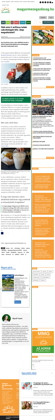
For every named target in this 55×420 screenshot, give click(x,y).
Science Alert (4, 146)
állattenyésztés (36, 280)
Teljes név (34, 369)
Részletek (8, 418)
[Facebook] (40, 2)
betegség (7, 248)
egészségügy (4, 250)
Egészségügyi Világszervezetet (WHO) (15, 250)
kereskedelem (35, 274)
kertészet (42, 274)
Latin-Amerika (8, 254)
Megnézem (17, 302)
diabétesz (23, 248)
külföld (27, 252)
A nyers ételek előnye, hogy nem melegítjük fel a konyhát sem (41, 74)
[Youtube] (48, 2)
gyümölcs (50, 271)
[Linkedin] (45, 2)
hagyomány (20, 252)
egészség (28, 248)
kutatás (3, 254)
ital (24, 252)
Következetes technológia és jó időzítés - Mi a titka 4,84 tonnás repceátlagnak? (43, 198)
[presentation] (1, 288)
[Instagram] (43, 2)
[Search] (40, 22)
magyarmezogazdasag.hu (35, 9)
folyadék (7, 252)
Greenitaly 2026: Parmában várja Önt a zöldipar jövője (42, 244)
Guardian (6, 62)
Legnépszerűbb (36, 96)
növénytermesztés (36, 277)
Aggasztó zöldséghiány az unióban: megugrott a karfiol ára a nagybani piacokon (42, 79)
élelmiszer (25, 250)
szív (13, 254)
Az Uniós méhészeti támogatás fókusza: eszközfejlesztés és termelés (42, 223)
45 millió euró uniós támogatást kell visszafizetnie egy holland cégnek (42, 69)
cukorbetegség (17, 248)
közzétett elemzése (6, 55)
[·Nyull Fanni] (6, 318)
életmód (3, 252)
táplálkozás (17, 254)
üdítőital (22, 254)
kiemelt (48, 274)
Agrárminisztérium (36, 271)
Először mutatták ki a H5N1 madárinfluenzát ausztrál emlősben (42, 58)
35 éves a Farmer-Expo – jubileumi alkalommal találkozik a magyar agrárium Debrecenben (43, 179)
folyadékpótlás (13, 252)
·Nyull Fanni (4, 37)
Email (33, 364)
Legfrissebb (35, 55)
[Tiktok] (50, 2)
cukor (12, 248)
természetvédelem (45, 277)
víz (25, 254)
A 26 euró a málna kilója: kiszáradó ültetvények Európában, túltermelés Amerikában (42, 64)
